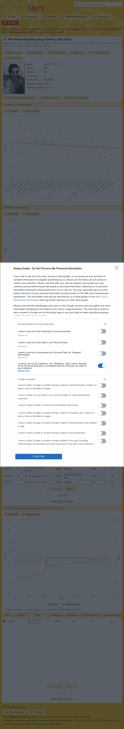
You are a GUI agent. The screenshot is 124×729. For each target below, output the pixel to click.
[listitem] (62, 324)
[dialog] (62, 364)
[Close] (118, 269)
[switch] (102, 331)
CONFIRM (39, 456)
